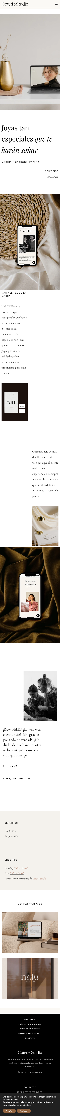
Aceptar (9, 1111)
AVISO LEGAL (30, 1020)
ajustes (26, 1105)
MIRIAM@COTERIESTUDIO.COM (30, 1092)
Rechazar (24, 1111)
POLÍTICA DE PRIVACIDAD (30, 1024)
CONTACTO (30, 1038)
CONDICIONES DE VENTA (30, 1033)
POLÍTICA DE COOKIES (30, 1029)
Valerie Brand (21, 868)
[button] (56, 4)
